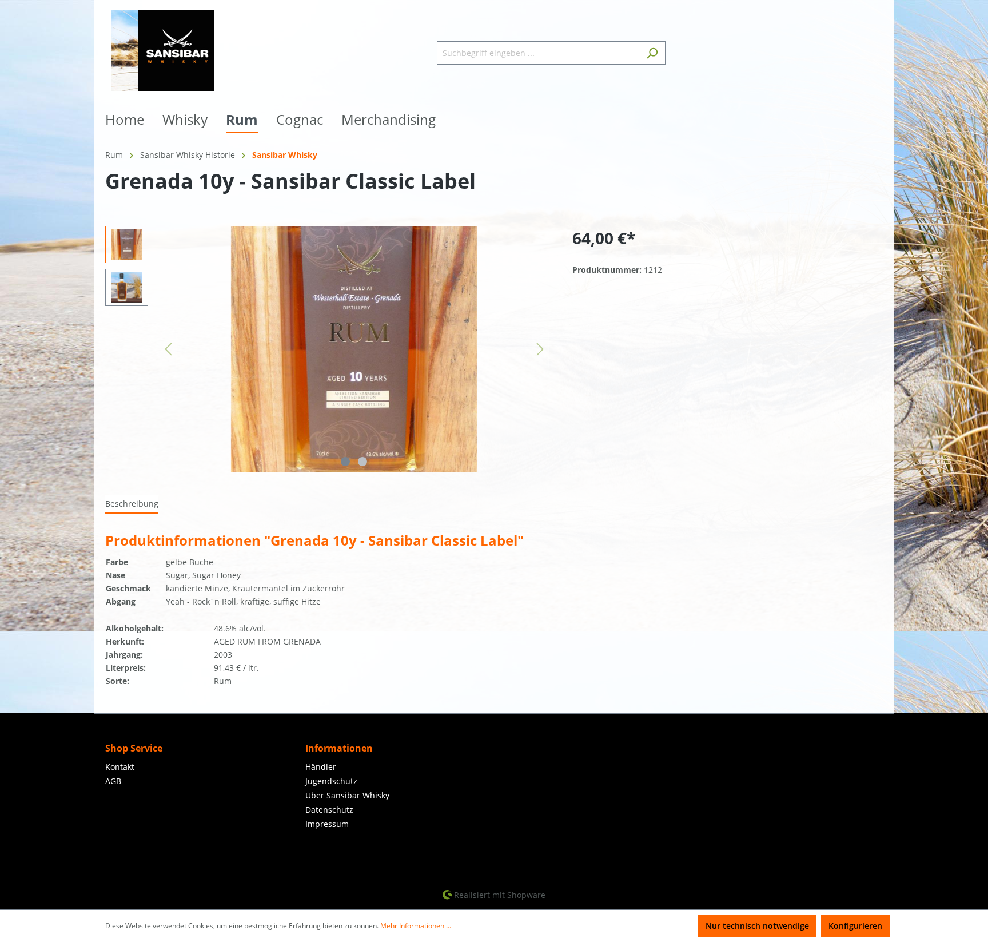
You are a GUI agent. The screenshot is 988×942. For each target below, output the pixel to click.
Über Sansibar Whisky (347, 795)
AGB (113, 781)
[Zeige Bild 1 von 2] (345, 461)
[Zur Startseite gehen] (162, 50)
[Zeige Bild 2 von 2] (362, 461)
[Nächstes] (540, 349)
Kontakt (119, 766)
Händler (320, 766)
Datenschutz (329, 809)
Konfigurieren (855, 925)
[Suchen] (652, 53)
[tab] (131, 504)
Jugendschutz (331, 781)
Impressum (327, 823)
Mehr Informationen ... (415, 926)
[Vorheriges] (168, 349)
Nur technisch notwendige (757, 925)
